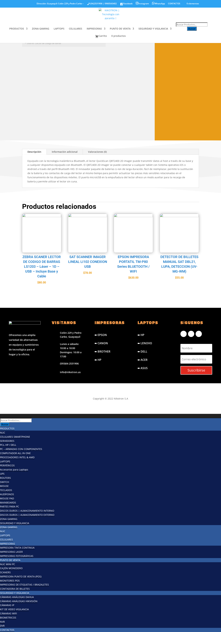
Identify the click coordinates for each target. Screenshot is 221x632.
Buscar (191, 28)
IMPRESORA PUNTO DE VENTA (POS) (20, 576)
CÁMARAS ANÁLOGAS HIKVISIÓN (18, 601)
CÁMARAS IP (7, 605)
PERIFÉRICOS (7, 465)
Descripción (34, 151)
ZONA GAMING (40, 28)
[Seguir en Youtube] (199, 334)
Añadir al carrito (56, 130)
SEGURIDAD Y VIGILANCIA (153, 28)
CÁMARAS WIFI (8, 613)
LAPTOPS (59, 28)
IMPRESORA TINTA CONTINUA (17, 547)
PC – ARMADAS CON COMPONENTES (21, 449)
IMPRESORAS (94, 28)
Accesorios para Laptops (14, 469)
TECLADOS (6, 490)
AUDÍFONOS (7, 494)
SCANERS (64, 55)
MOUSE (4, 486)
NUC (2, 432)
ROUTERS (5, 477)
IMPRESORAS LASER (11, 551)
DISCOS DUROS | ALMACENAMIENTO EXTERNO (27, 514)
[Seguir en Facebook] (183, 334)
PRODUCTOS (16, 28)
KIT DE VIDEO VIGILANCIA (14, 609)
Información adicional (65, 151)
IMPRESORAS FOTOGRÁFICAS (16, 556)
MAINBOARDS (8, 502)
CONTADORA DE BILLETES (15, 588)
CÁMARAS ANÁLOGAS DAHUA (17, 597)
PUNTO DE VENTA (120, 28)
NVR (2, 621)
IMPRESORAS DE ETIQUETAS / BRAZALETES (24, 584)
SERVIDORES (7, 441)
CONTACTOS (174, 4)
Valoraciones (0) (97, 151)
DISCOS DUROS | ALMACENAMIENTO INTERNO (27, 510)
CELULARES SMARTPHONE (15, 436)
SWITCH (4, 482)
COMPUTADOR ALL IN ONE (15, 453)
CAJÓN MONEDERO (11, 568)
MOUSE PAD (7, 498)
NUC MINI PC (7, 564)
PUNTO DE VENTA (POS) (39, 55)
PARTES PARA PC (9, 506)
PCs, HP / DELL (8, 444)
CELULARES (75, 28)
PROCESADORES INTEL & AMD (17, 457)
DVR (2, 625)
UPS (2, 473)
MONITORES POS (10, 580)
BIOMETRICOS (8, 617)
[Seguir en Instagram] (191, 334)
